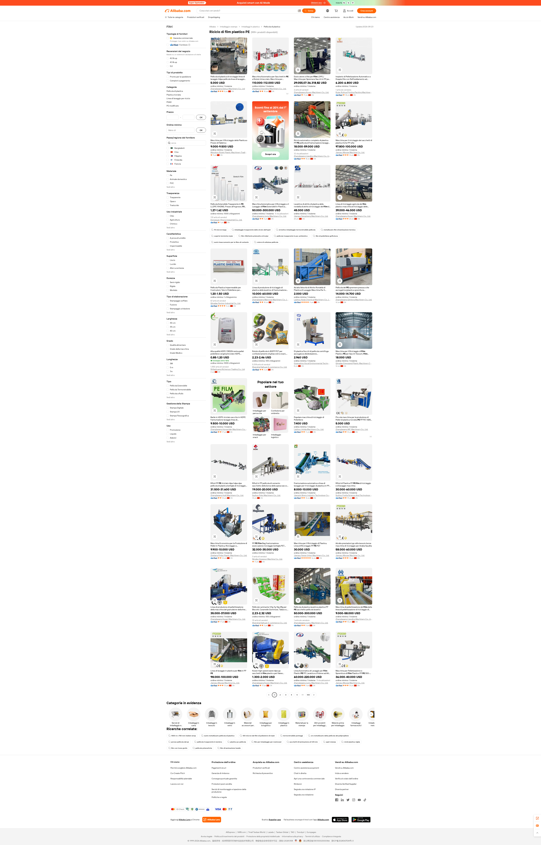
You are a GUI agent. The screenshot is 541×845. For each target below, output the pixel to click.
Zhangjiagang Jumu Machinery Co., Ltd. (269, 216)
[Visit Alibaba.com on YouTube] (359, 800)
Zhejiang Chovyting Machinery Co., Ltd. (269, 89)
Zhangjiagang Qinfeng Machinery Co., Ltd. (354, 299)
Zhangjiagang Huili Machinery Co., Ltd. (227, 495)
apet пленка (331, 742)
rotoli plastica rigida (352, 742)
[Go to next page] (313, 694)
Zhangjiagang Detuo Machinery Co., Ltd (227, 89)
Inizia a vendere (342, 773)
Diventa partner (342, 789)
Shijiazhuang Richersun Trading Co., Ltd (227, 369)
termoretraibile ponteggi (293, 736)
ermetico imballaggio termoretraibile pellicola (297, 230)
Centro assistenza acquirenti (306, 768)
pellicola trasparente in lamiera (209, 742)
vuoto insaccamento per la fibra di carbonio (231, 242)
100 (308, 695)
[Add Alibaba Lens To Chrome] (211, 819)
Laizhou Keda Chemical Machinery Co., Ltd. (312, 299)
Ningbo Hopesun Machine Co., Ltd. (267, 559)
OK (201, 117)
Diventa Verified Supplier (346, 784)
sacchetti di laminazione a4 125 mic (304, 742)
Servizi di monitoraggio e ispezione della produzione (229, 790)
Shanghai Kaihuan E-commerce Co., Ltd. (269, 367)
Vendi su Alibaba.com (344, 768)
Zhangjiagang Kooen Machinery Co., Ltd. (311, 92)
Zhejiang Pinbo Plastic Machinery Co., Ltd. (228, 555)
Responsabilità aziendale (181, 778)
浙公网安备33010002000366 (316, 841)
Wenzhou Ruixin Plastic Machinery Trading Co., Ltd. (228, 152)
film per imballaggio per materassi (267, 742)
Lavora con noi (176, 784)
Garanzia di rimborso (220, 773)
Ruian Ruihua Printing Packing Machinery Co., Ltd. (354, 92)
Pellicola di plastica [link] (272, 27)
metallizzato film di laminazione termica (339, 230)
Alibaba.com (323, 819)
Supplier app (275, 819)
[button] (299, 10)
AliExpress (230, 832)
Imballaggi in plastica (250, 27)
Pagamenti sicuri (219, 768)
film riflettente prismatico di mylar (255, 236)
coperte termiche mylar (223, 236)
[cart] (337, 11)
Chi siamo (174, 762)
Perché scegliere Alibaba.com (183, 768)
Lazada (271, 832)
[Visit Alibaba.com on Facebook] (336, 800)
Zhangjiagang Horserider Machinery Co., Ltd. (228, 429)
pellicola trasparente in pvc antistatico (292, 236)
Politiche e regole (219, 797)
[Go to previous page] (268, 694)
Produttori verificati (261, 768)
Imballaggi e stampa (228, 27)
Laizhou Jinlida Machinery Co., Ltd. (309, 429)
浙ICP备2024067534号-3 (342, 841)
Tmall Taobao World (256, 832)
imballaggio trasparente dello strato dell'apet (253, 230)
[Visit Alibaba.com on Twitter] (348, 800)
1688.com (241, 832)
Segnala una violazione (303, 795)
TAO (292, 832)
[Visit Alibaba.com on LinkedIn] (342, 800)
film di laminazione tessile (230, 748)
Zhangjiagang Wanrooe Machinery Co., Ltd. (270, 299)
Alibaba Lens (184, 819)
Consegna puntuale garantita (224, 778)
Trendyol (300, 832)
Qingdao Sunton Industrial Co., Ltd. (225, 303)
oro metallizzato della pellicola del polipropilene (330, 736)
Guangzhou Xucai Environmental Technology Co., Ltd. (312, 363)
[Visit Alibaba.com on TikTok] (365, 800)
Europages (311, 832)
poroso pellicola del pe (180, 742)
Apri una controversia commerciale (309, 778)
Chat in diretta (300, 773)
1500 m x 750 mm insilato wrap (183, 736)
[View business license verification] (296, 840)
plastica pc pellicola (238, 742)
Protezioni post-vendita (222, 784)
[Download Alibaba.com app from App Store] (340, 819)
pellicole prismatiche (203, 748)
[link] (537, 818)
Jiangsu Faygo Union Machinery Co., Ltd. (311, 555)
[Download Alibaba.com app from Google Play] (361, 819)
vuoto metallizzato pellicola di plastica (219, 736)
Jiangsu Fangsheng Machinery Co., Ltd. (311, 216)
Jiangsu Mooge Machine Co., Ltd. (350, 152)
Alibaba (212, 27)
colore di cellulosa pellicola (267, 242)
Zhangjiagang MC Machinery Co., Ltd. (352, 429)
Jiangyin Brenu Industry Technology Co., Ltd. (312, 495)
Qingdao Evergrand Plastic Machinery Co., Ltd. (354, 363)
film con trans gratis (179, 748)
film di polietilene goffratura (327, 236)
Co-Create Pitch (177, 773)
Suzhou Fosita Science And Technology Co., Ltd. (354, 495)
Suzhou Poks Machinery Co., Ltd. (266, 495)
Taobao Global (282, 832)
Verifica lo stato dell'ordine (346, 778)
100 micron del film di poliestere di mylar (259, 736)
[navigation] (186, 361)
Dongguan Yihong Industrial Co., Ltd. (226, 220)
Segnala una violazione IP (305, 789)
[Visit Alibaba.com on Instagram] (353, 800)
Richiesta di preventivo (263, 773)
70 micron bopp (220, 230)
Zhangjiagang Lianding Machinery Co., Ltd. (312, 156)
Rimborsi (298, 784)
